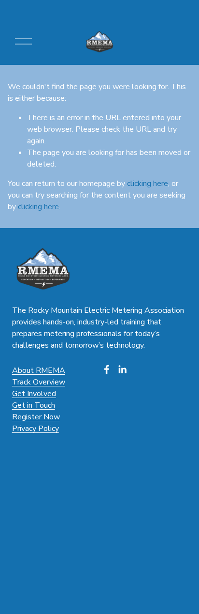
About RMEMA (38, 370)
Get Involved (34, 393)
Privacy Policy (35, 428)
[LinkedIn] (122, 369)
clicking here (147, 183)
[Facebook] (107, 369)
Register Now (36, 417)
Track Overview (38, 382)
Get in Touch (33, 405)
